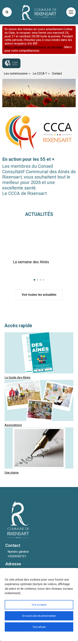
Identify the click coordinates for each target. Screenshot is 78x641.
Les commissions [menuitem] (16, 73)
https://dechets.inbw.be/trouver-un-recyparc (34, 47)
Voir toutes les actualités (39, 294)
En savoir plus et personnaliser (39, 615)
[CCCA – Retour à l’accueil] (11, 63)
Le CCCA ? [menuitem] (40, 73)
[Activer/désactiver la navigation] (71, 12)
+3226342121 (17, 556)
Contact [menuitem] (57, 73)
